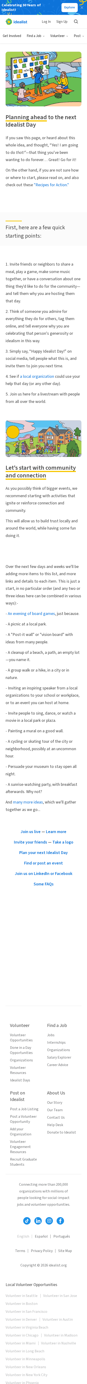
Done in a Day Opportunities (21, 1050)
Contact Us (56, 1117)
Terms (20, 1250)
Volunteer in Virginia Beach (27, 1327)
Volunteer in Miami (20, 1343)
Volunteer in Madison (60, 1335)
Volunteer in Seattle (22, 1295)
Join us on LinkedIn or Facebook (43, 874)
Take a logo (62, 842)
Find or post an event (43, 863)
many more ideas (28, 802)
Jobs (51, 1035)
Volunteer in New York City (26, 1374)
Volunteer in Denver (21, 1319)
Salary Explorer (59, 1057)
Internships (56, 1042)
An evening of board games (31, 614)
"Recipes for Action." (51, 185)
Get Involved (12, 36)
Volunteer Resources (18, 1070)
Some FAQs (44, 884)
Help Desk (55, 1124)
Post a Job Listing (24, 1109)
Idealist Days (20, 1080)
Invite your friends (30, 842)
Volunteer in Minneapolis (25, 1359)
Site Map (65, 1250)
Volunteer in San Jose (60, 1295)
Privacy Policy (42, 1250)
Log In (46, 21)
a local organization (37, 376)
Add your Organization (20, 1132)
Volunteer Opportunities (21, 1038)
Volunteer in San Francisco (26, 1311)
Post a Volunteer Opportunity (23, 1119)
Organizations (21, 1060)
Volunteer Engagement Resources (20, 1146)
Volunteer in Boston (22, 1303)
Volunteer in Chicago (22, 1335)
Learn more (56, 832)
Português (61, 1236)
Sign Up (62, 21)
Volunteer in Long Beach (25, 1351)
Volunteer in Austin (57, 1319)
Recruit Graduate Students (23, 1162)
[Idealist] (16, 21)
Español (41, 1236)
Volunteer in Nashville (58, 1343)
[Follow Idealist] (27, 1221)
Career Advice (57, 1064)
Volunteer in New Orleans (26, 1367)
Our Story (54, 1102)
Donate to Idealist (61, 1132)
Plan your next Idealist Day (43, 853)
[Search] (75, 21)
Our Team (55, 1110)
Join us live (31, 832)
